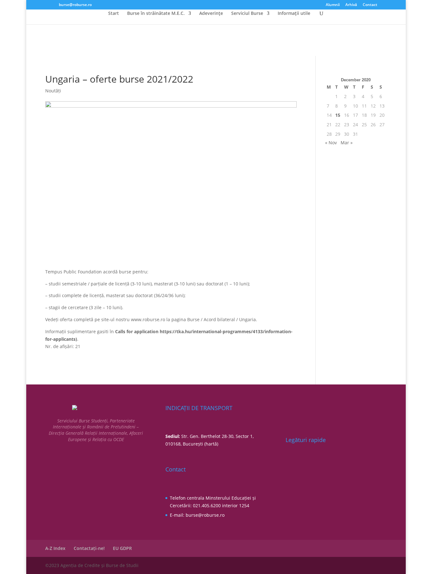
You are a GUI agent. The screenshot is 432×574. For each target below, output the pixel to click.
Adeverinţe (211, 13)
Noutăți (53, 91)
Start (113, 13)
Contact (370, 5)
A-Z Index (55, 548)
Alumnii (333, 5)
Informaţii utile (294, 13)
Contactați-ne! (89, 548)
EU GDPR (122, 548)
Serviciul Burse (247, 13)
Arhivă (351, 5)
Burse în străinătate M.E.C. (156, 13)
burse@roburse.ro (205, 515)
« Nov (331, 143)
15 (337, 115)
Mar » (347, 143)
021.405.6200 (207, 505)
